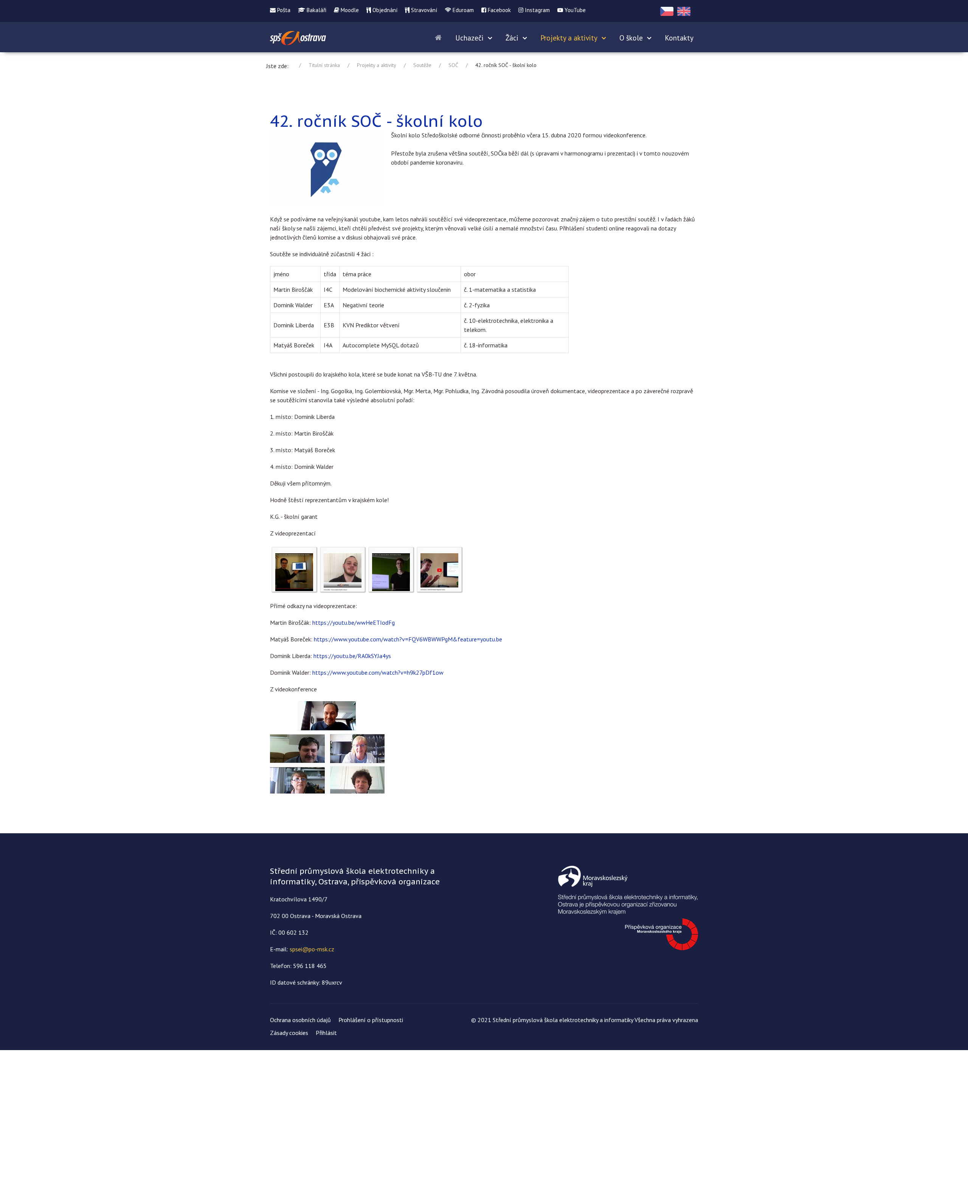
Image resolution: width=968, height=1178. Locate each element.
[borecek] (342, 571)
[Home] (439, 37)
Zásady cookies (289, 1032)
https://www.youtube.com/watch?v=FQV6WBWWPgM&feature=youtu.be (408, 639)
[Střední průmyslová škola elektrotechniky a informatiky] (298, 37)
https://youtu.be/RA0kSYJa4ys (352, 656)
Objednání (384, 10)
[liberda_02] (391, 571)
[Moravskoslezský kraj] (628, 907)
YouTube (574, 10)
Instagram (536, 10)
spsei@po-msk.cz (312, 949)
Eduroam (462, 10)
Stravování (423, 10)
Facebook (498, 10)
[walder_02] (439, 571)
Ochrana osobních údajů (300, 1020)
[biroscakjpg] (294, 571)
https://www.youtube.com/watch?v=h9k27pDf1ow (378, 672)
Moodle (349, 10)
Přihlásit (326, 1032)
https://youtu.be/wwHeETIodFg (353, 622)
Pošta (283, 10)
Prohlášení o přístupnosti (370, 1020)
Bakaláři (315, 10)
